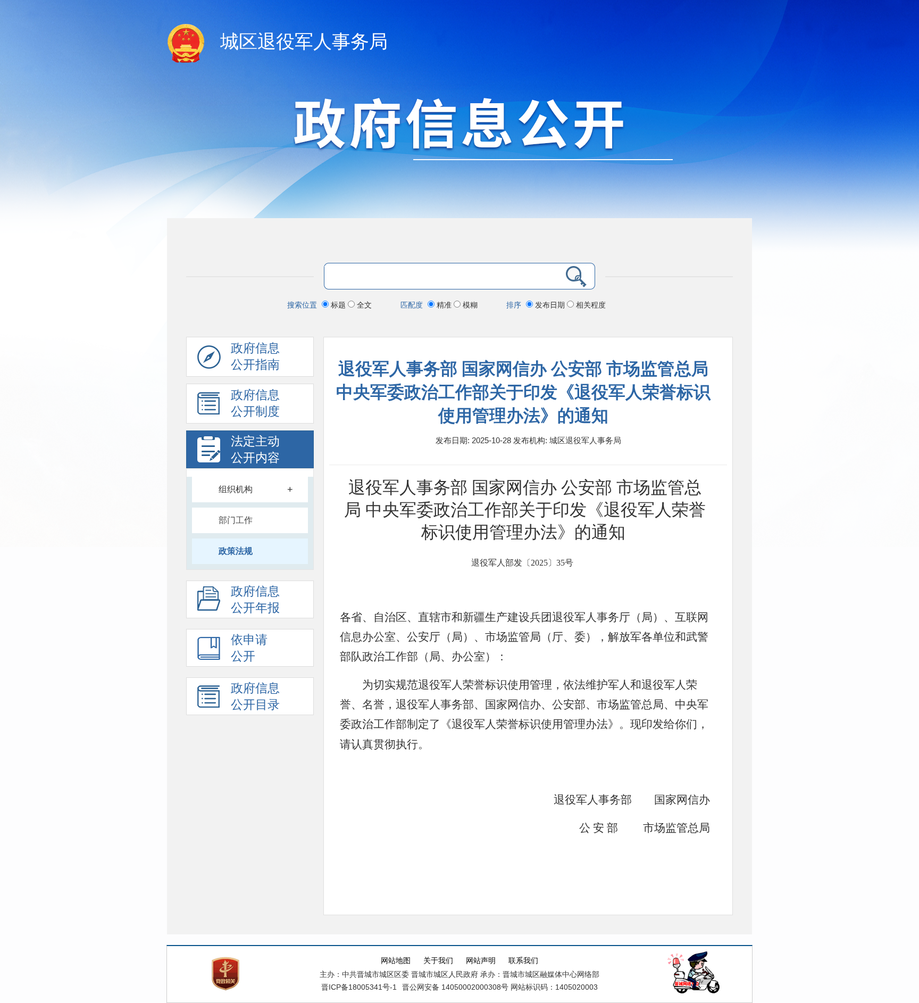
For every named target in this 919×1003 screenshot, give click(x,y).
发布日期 (550, 305)
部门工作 (236, 520)
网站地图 (396, 961)
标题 (338, 305)
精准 (444, 305)
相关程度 (590, 305)
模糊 (469, 305)
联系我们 (523, 961)
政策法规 (236, 551)
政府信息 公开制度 (255, 403)
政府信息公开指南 (255, 356)
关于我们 (438, 961)
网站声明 (481, 961)
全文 (363, 305)
